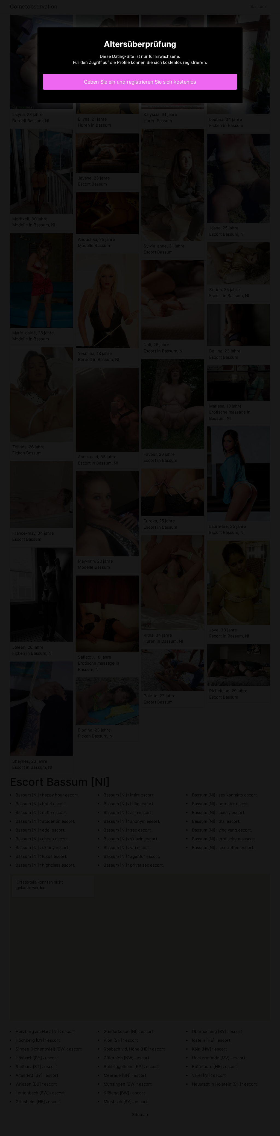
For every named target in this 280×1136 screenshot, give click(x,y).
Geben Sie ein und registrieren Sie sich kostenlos (140, 82)
